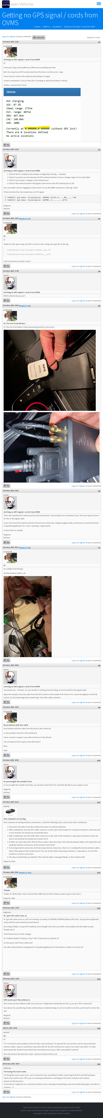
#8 (99, 665)
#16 (98, 1064)
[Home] (6, 4)
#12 (98, 872)
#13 (98, 908)
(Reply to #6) (24, 548)
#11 (98, 802)
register (12, 36)
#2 (99, 150)
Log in (4, 36)
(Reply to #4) (24, 306)
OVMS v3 (46, 26)
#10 (98, 760)
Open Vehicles (21, 4)
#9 (99, 707)
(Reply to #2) (24, 218)
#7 (99, 548)
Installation (57, 26)
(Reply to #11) (25, 872)
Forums (37, 26)
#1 (99, 42)
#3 (99, 218)
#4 (99, 271)
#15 (98, 1028)
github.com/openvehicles (72, 1110)
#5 (99, 306)
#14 (98, 979)
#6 (99, 491)
